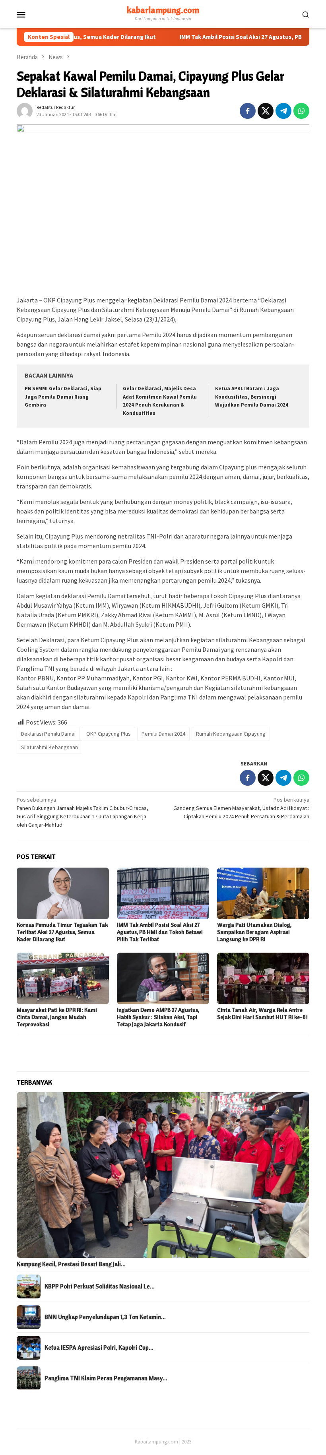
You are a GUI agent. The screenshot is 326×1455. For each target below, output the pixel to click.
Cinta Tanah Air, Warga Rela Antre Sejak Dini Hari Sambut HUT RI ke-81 (262, 1013)
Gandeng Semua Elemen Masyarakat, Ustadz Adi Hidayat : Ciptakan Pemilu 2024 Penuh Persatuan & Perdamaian (241, 808)
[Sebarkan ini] (248, 111)
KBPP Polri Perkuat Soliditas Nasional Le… (100, 1286)
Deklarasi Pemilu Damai (48, 733)
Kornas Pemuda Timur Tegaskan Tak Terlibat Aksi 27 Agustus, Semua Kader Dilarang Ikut (62, 932)
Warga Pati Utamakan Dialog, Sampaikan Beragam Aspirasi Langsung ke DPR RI (254, 932)
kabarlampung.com (163, 9)
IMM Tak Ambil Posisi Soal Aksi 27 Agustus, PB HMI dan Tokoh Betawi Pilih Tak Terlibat (160, 932)
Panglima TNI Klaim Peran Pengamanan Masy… (106, 1378)
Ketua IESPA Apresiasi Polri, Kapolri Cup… (99, 1347)
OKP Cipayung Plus (108, 733)
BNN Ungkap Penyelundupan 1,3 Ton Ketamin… (105, 1317)
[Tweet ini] (266, 111)
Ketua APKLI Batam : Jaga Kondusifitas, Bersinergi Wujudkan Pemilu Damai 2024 (251, 397)
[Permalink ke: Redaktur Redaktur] (25, 110)
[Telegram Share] (283, 111)
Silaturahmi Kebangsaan (49, 747)
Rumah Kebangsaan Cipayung (231, 733)
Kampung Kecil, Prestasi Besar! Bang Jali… (71, 1264)
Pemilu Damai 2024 (163, 733)
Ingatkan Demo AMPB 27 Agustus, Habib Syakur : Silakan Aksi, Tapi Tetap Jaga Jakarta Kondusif (158, 1017)
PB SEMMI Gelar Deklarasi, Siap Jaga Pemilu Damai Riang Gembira (63, 397)
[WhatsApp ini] (301, 111)
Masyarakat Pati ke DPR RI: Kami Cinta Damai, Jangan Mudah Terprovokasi (57, 1017)
